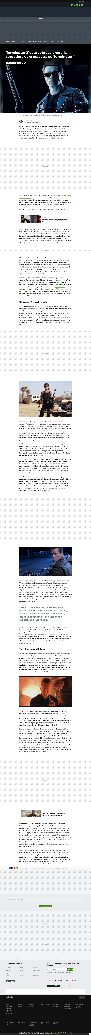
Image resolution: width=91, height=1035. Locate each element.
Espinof (31, 1006)
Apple (7, 973)
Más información (56, 1033)
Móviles (8, 970)
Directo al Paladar (45, 1004)
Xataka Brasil (9, 1024)
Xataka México (9, 1022)
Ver (46, 906)
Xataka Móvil (9, 1006)
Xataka (7, 1004)
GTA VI (57, 41)
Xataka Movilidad (37, 970)
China (23, 41)
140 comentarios (12, 62)
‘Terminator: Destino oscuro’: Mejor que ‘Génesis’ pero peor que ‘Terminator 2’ (53, 814)
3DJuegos (20, 1004)
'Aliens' (65, 588)
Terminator (34, 868)
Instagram (79, 5)
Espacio (35, 967)
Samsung (22, 973)
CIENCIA (30, 5)
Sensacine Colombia (31, 1024)
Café (62, 41)
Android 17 (39, 958)
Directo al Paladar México (45, 1022)
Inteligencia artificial (38, 973)
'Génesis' (60, 289)
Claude (45, 958)
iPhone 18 (52, 41)
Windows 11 (36, 975)
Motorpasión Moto (57, 1006)
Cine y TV (27, 868)
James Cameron (43, 868)
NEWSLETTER (51, 5)
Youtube (82, 5)
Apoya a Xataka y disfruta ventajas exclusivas (70, 985)
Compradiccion (67, 1008)
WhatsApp (72, 5)
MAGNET (44, 5)
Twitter (84, 5)
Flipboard (22, 63)
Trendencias (67, 1004)
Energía (21, 970)
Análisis (21, 967)
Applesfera (8, 1008)
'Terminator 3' (60, 287)
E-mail (25, 63)
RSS (69, 980)
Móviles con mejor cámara (55, 958)
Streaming (8, 967)
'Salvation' (53, 289)
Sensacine (31, 1004)
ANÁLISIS (12, 5)
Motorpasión (55, 1004)
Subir (81, 997)
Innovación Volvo (48, 18)
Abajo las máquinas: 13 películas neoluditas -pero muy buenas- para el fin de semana (55, 220)
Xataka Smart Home (9, 1010)
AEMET (18, 41)
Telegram (77, 5)
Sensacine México (33, 1022)
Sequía (39, 41)
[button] (27, 121)
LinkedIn (75, 980)
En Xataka (44, 217)
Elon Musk (29, 41)
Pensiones (45, 41)
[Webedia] (82, 1)
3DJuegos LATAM (21, 1022)
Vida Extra (20, 1006)
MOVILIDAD (37, 5)
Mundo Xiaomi (9, 1013)
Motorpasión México (55, 1022)
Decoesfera (67, 1006)
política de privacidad (66, 972)
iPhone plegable (31, 958)
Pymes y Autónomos (78, 1006)
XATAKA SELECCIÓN (21, 5)
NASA (34, 41)
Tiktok (74, 5)
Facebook (18, 63)
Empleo (21, 975)
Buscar (82, 992)
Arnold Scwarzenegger (54, 868)
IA (65, 41)
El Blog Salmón (79, 1004)
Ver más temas (10, 981)
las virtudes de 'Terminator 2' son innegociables (53, 231)
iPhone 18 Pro (66, 958)
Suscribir (70, 969)
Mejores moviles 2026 (21, 958)
